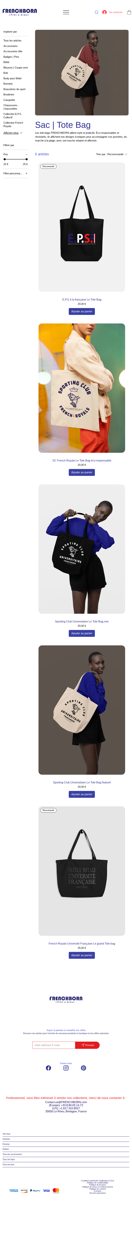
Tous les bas (8, 1164)
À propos (97, 1191)
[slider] (5, 159)
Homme (6, 1139)
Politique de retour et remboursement (97, 1187)
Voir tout (6, 1134)
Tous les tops (9, 1159)
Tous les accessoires (12, 1154)
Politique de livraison (97, 1185)
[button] (129, 12)
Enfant (6, 1149)
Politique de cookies (97, 1189)
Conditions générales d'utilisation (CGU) (97, 1181)
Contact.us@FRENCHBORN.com (66, 1102)
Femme (6, 1144)
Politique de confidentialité (97, 1183)
